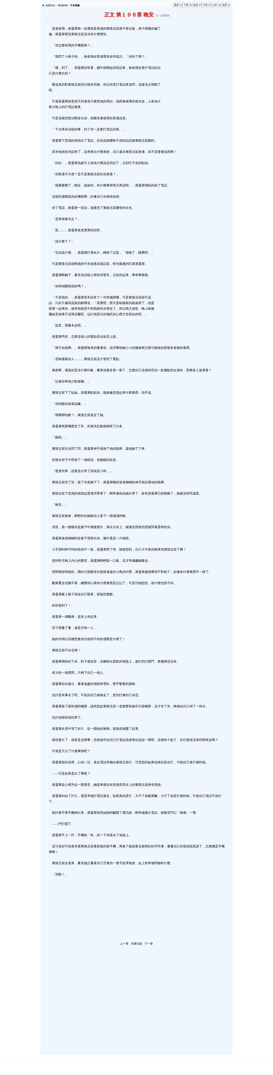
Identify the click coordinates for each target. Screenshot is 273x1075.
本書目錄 (136, 943)
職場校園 (63, 5)
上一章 (124, 943)
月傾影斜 (165, 15)
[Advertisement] (191, 86)
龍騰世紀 (50, 5)
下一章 (148, 943)
